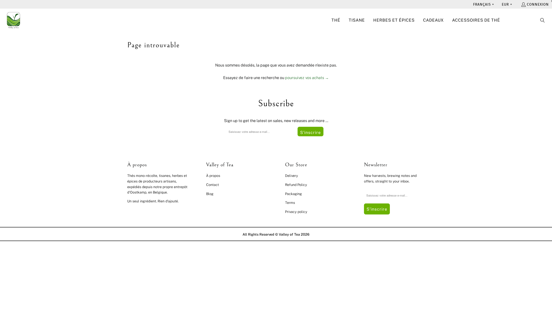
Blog (209, 194)
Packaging (293, 194)
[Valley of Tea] (13, 20)
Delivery (291, 175)
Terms (290, 202)
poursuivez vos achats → (307, 77)
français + (483, 4)
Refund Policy (296, 184)
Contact (212, 184)
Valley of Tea (289, 234)
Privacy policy (296, 211)
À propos (213, 175)
